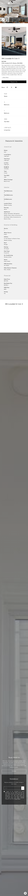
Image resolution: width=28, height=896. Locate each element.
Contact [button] (14, 771)
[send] (22, 788)
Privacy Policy (17, 798)
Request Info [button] (14, 81)
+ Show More (5, 77)
